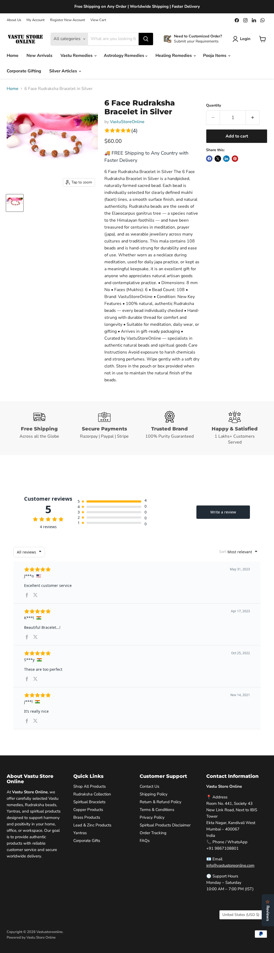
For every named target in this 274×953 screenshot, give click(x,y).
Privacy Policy (152, 817)
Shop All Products (89, 786)
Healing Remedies (174, 55)
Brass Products (86, 817)
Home (12, 55)
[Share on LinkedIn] (226, 158)
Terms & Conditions (157, 809)
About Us (14, 20)
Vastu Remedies (77, 55)
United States (240, 914)
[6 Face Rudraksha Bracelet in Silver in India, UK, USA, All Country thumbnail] (14, 202)
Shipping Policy (154, 794)
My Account (35, 20)
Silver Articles (63, 71)
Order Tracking (153, 833)
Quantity (213, 105)
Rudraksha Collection (92, 794)
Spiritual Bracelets (89, 802)
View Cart (98, 20)
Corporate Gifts (86, 840)
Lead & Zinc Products (92, 825)
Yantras (80, 833)
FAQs (145, 840)
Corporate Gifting (24, 71)
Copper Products (88, 809)
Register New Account (67, 20)
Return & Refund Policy (160, 802)
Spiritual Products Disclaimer (165, 825)
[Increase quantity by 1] (253, 117)
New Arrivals (39, 55)
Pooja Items (215, 55)
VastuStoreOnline (127, 122)
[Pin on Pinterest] (235, 158)
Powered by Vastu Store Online (31, 937)
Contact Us (149, 786)
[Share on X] (218, 158)
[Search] (146, 39)
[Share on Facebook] (209, 158)
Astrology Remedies (124, 55)
